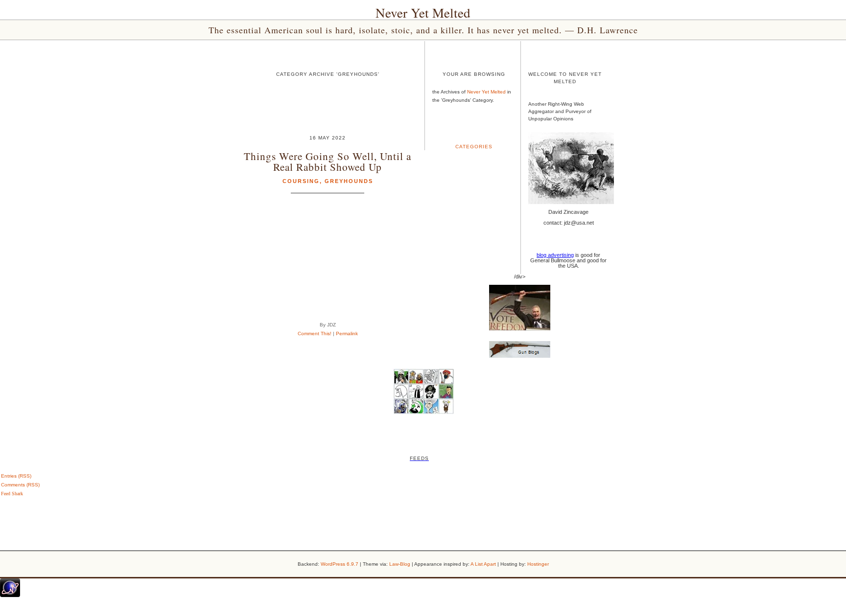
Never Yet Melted (423, 13)
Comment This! (314, 333)
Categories (474, 146)
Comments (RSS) (20, 484)
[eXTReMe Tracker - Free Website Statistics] (10, 595)
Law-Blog (399, 564)
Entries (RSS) (16, 476)
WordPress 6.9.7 (339, 564)
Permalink (347, 333)
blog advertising (555, 255)
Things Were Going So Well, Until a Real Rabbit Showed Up (327, 161)
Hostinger (538, 564)
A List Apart (483, 564)
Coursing (301, 181)
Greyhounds (349, 181)
